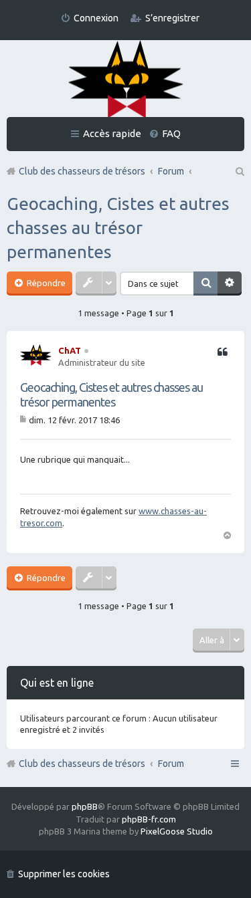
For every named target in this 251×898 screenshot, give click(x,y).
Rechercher (205, 283)
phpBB (85, 806)
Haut (227, 534)
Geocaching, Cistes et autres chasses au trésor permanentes (118, 228)
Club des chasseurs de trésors (82, 763)
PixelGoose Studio (177, 831)
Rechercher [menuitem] (239, 171)
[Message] (24, 420)
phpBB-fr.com (149, 819)
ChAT (69, 350)
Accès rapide (112, 133)
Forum (171, 763)
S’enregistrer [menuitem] (172, 18)
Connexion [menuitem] (96, 18)
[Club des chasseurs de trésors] (125, 79)
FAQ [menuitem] (171, 133)
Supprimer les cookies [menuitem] (64, 874)
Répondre (45, 283)
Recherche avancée (230, 283)
